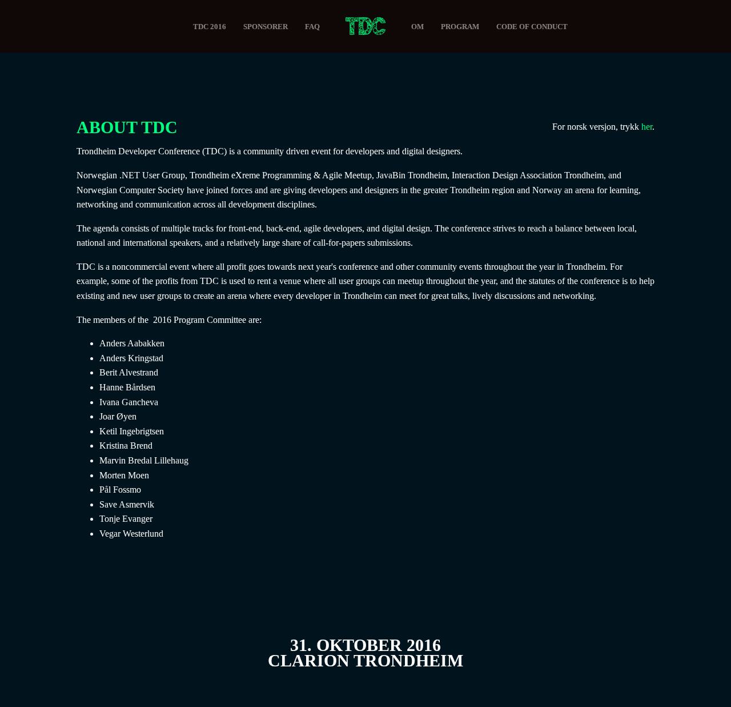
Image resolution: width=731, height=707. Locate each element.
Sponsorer (265, 26)
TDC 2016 (209, 26)
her (646, 126)
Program (460, 26)
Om (417, 26)
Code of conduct (532, 26)
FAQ (312, 26)
